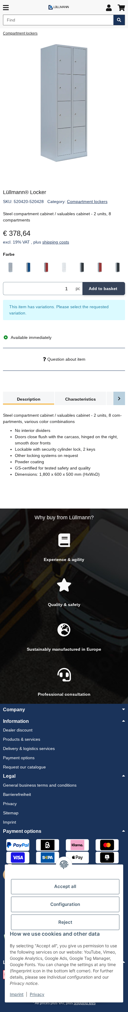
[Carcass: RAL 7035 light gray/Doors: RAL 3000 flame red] (46, 267)
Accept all (65, 886)
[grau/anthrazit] (117, 267)
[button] (109, 8)
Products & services (21, 739)
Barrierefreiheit (17, 794)
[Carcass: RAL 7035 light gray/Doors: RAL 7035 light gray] (10, 267)
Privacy (37, 994)
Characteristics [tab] (80, 399)
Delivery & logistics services (29, 748)
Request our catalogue (24, 767)
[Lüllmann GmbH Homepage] (58, 7)
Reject (65, 922)
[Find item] (119, 20)
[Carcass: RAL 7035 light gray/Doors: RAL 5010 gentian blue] (28, 267)
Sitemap (10, 812)
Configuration (65, 904)
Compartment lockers (87, 201)
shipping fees (85, 1003)
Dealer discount (17, 730)
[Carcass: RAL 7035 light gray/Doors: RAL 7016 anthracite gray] (81, 267)
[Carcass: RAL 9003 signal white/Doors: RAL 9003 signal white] (64, 267)
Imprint (17, 994)
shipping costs (55, 242)
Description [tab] (28, 399)
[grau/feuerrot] (99, 267)
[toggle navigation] (6, 8)
